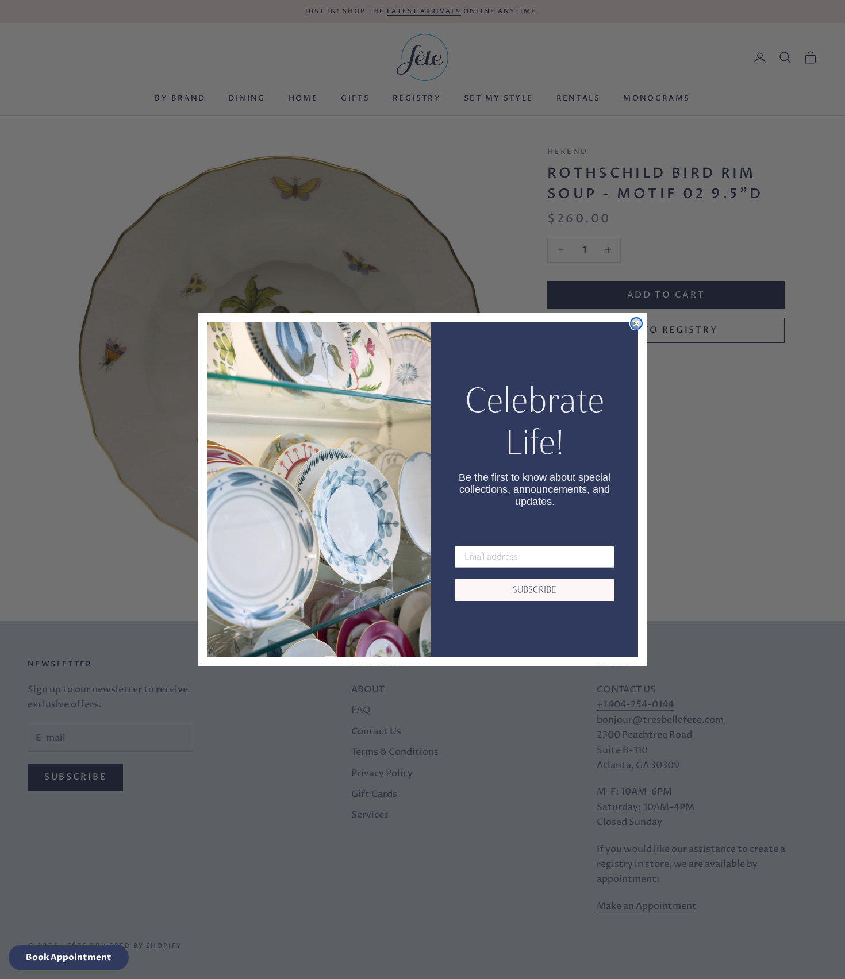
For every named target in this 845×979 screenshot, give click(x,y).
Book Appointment (69, 957)
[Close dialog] (636, 323)
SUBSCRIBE (534, 589)
